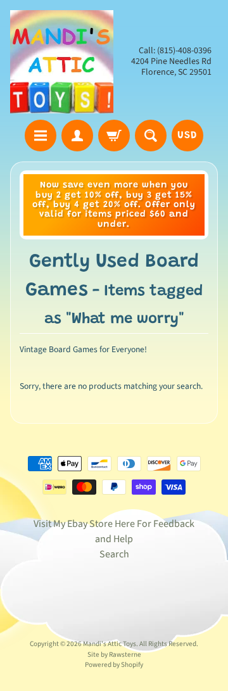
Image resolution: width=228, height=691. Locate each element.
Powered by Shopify (114, 664)
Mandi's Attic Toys (109, 644)
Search (114, 554)
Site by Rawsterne (114, 654)
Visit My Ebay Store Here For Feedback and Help (114, 531)
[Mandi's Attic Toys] (61, 61)
